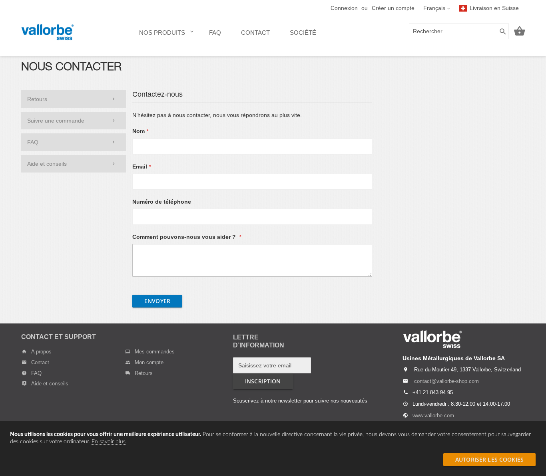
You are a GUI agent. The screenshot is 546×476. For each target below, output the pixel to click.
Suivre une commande (55, 120)
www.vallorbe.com (433, 415)
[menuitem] (164, 36)
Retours (37, 99)
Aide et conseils (47, 164)
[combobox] (459, 31)
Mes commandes (155, 352)
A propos (41, 352)
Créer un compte (393, 8)
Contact (40, 362)
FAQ (32, 142)
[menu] (227, 36)
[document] (273, 438)
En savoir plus (109, 441)
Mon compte (149, 362)
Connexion (344, 8)
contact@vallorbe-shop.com (446, 381)
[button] (436, 8)
